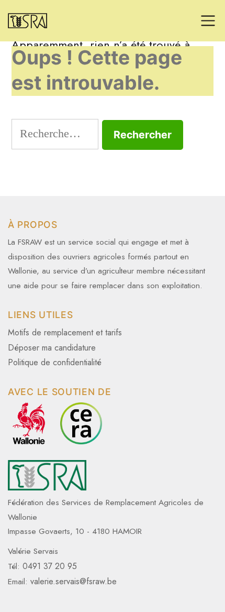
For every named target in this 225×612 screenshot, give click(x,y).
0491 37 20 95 (49, 566)
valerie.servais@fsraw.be (73, 581)
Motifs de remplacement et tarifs (65, 332)
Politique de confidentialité (55, 362)
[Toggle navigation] (208, 21)
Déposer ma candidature (52, 348)
